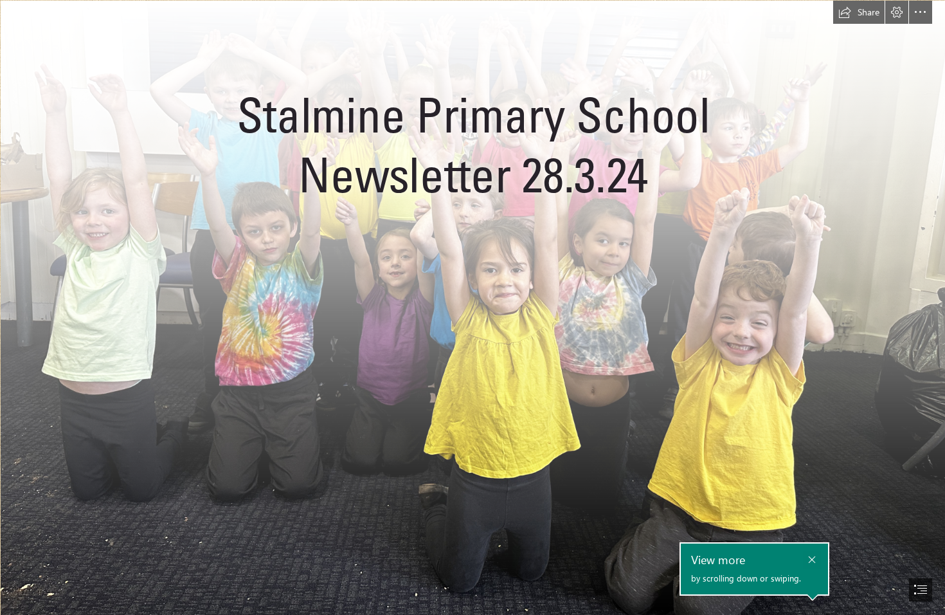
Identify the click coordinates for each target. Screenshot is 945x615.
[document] (472, 307)
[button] (859, 12)
